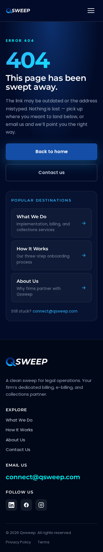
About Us (15, 440)
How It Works (19, 430)
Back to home (51, 151)
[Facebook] (26, 505)
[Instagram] (41, 505)
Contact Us (18, 449)
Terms (43, 542)
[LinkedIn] (11, 505)
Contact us (51, 172)
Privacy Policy (18, 542)
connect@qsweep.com (55, 311)
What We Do (19, 420)
